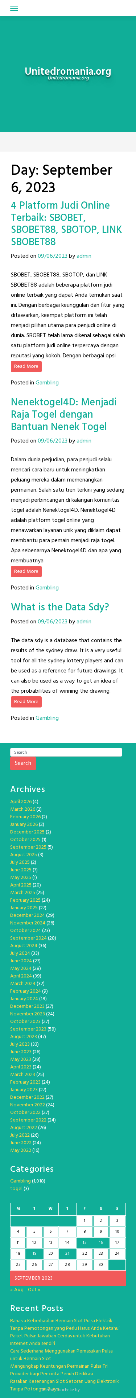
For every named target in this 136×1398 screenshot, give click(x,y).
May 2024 (21, 968)
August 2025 (23, 855)
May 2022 (20, 1150)
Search (23, 763)
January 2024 (24, 999)
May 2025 (20, 878)
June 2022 (21, 1143)
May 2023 (20, 1059)
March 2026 (22, 809)
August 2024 (23, 946)
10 (117, 1231)
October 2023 (25, 1022)
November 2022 (27, 1105)
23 (101, 1253)
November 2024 (27, 923)
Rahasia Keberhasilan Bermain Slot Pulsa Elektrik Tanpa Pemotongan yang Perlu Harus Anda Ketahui (65, 1325)
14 (67, 1243)
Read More (26, 366)
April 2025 (21, 885)
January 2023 (24, 1090)
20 (51, 1253)
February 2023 (25, 1082)
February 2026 (25, 817)
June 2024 (21, 961)
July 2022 (20, 1135)
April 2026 (21, 802)
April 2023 (21, 1067)
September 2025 (28, 847)
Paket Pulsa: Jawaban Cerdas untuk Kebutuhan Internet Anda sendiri (60, 1340)
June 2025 (21, 870)
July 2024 (20, 953)
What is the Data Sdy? (60, 608)
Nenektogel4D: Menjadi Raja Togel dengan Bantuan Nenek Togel (64, 415)
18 (18, 1253)
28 (67, 1265)
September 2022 (28, 1120)
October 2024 (25, 931)
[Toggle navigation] (14, 8)
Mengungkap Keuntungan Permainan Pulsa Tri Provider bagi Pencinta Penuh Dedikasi (59, 1370)
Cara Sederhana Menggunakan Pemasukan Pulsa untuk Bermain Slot (61, 1355)
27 (51, 1265)
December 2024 (27, 915)
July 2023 (20, 1044)
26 (34, 1265)
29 (84, 1265)
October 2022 (25, 1113)
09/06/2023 (52, 256)
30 (101, 1265)
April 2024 (21, 976)
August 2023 (23, 1037)
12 (34, 1243)
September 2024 (28, 938)
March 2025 (22, 893)
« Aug (17, 1290)
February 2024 (25, 991)
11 (18, 1243)
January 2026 (24, 824)
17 (117, 1243)
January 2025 (24, 908)
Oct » (34, 1290)
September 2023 (28, 1029)
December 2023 (27, 1006)
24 (117, 1253)
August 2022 (23, 1128)
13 (51, 1243)
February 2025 (25, 900)
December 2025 (27, 832)
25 (18, 1265)
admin (84, 256)
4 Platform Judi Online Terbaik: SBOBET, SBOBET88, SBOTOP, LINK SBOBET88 (66, 224)
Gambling (47, 383)
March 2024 (23, 984)
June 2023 (21, 1052)
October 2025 (25, 840)
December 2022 (27, 1097)
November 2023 (27, 1014)
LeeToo (87, 1390)
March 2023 (22, 1075)
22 (84, 1253)
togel (16, 1189)
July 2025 (20, 862)
